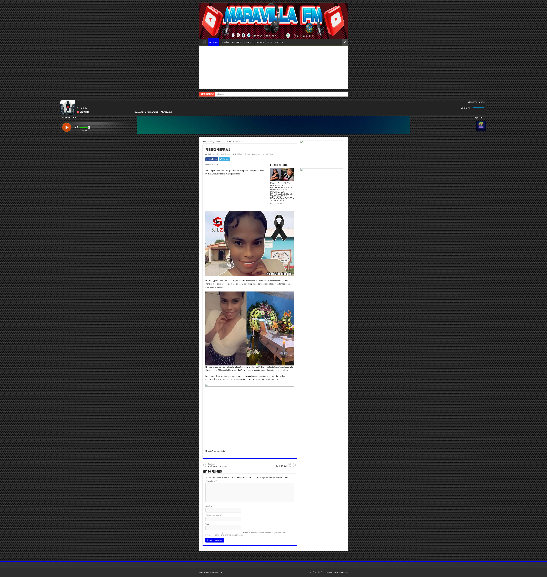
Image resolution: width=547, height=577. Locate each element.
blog (212, 142)
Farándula (225, 42)
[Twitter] (316, 572)
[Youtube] (319, 572)
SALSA (269, 42)
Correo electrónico (213, 515)
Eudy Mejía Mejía (283, 465)
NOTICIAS (213, 42)
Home (205, 142)
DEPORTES (236, 42)
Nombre (209, 506)
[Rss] (311, 572)
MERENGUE (248, 42)
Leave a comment (253, 154)
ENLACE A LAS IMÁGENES (215, 451)
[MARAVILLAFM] (273, 21)
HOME (204, 42)
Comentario (211, 481)
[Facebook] (313, 572)
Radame (211, 154)
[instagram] (321, 572)
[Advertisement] (273, 68)
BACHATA (260, 42)
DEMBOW (279, 42)
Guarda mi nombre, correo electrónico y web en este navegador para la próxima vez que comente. (245, 534)
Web (207, 524)
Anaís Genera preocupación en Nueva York (233, 94)
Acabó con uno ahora (217, 465)
